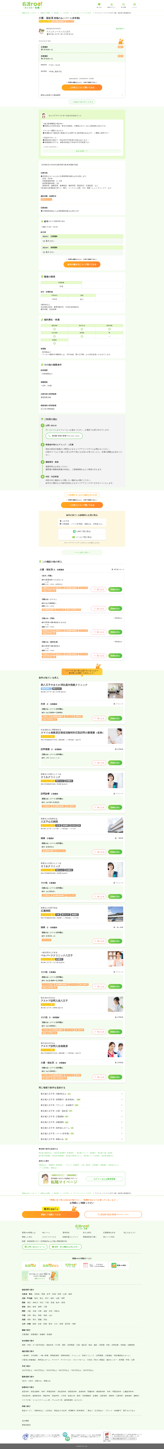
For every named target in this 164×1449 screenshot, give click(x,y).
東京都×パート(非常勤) (92, 1156)
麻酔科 (136, 1396)
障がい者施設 (99, 1360)
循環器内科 (72, 1391)
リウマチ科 (26, 1400)
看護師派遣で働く (90, 1237)
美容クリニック (88, 1355)
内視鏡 (123, 1345)
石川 (47, 1298)
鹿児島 (67, 1324)
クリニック (76, 1355)
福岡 (34, 1324)
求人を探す (87, 1232)
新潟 (36, 1298)
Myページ (46, 1232)
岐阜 (34, 1307)
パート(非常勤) (44, 1168)
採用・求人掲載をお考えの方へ (67, 1247)
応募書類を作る (109, 1232)
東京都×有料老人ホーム (74, 1156)
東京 (29, 1302)
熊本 (50, 1324)
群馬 (63, 1302)
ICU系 (57, 1345)
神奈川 (35, 1302)
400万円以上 (39, 1370)
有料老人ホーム (113, 1165)
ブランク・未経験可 (72, 1165)
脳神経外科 (37, 1396)
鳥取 (40, 1315)
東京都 (56, 13)
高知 (45, 1319)
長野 (63, 1298)
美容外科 (25, 1391)
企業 (133, 1360)
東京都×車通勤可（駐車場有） (64, 1153)
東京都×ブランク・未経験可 (86, 1153)
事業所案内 (26, 1425)
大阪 (29, 1311)
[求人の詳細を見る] (82, 702)
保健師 (42, 1334)
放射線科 (128, 1396)
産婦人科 (71, 1396)
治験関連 (131, 1345)
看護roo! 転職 (45, 13)
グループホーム (79, 1360)
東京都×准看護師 (58, 1156)
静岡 (40, 1307)
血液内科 (82, 1391)
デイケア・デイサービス (61, 1360)
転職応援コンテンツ (70, 1237)
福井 (52, 1298)
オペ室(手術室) (39, 1345)
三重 (45, 1307)
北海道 (36, 1294)
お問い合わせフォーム (36, 1247)
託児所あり (99, 1410)
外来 (29, 1345)
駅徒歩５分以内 (60, 1410)
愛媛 (40, 1319)
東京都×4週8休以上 (45, 1153)
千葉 (47, 1302)
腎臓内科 (91, 1391)
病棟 (23, 1345)
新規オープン (27, 1410)
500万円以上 (52, 1370)
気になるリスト (130, 1232)
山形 (65, 1294)
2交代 (24, 1381)
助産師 (49, 1334)
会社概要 (25, 1421)
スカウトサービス (49, 1237)
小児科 (63, 1396)
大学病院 (34, 1355)
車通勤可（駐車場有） (56, 1165)
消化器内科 (62, 1391)
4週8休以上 (43, 1165)
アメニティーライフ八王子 (82, 13)
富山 (41, 1298)
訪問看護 (70, 1345)
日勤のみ (38, 1381)
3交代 (30, 1381)
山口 (50, 1315)
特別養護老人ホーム (122, 1355)
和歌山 (57, 1311)
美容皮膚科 (35, 1391)
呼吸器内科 (51, 1391)
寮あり (90, 1410)
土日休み (49, 1410)
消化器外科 (26, 1396)
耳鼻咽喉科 (86, 1396)
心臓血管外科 (128, 1391)
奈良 (50, 1311)
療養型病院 (54, 1355)
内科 (43, 1391)
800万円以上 (88, 1370)
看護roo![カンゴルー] (29, 13)
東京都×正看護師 (44, 1156)
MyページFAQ (108, 1237)
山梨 (57, 1298)
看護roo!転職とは (29, 1232)
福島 (70, 1294)
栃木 (58, 1302)
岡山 (34, 1315)
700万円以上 (76, 1370)
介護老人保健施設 (29, 1360)
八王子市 (66, 13)
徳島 (29, 1319)
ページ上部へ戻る (81, 552)
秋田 (59, 1294)
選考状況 (66, 1232)
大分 (56, 1324)
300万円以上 (27, 1370)
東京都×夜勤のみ (107, 1156)
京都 (34, 1311)
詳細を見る (115, 589)
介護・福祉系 (85, 1165)
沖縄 (74, 1324)
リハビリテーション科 (41, 1400)
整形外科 (46, 1396)
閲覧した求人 (27, 1237)
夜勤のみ (54, 1168)
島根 (45, 1315)
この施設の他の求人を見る (82, 102)
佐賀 (39, 1324)
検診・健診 (93, 1345)
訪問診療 (115, 1345)
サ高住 (89, 1360)
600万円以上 (64, 1370)
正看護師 (95, 1165)
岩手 (48, 1294)
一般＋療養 (44, 1355)
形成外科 (55, 1396)
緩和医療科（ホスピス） (73, 1400)
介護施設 (108, 1355)
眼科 (78, 1396)
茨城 (52, 1302)
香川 (34, 1319)
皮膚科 (95, 1396)
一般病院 (25, 1355)
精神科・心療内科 (116, 1396)
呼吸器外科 (116, 1391)
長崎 (45, 1324)
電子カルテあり (129, 1410)
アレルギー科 (57, 1400)
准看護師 (103, 1165)
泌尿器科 (103, 1396)
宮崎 (61, 1324)
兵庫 (40, 1311)
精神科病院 (65, 1355)
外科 (109, 1391)
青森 (43, 1294)
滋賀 (45, 1311)
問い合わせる (51, 430)
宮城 (54, 1294)
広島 (29, 1315)
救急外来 (49, 1345)
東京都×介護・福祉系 (105, 1153)
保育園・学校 (104, 1345)
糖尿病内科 (100, 1391)
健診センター (111, 1360)
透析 (64, 1345)
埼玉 (41, 1302)
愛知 (29, 1307)
